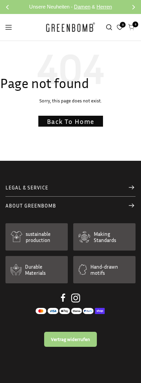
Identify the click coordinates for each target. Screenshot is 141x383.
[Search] (109, 27)
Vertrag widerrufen (70, 339)
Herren (104, 7)
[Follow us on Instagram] (75, 298)
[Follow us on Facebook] (63, 298)
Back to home (70, 121)
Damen (82, 7)
